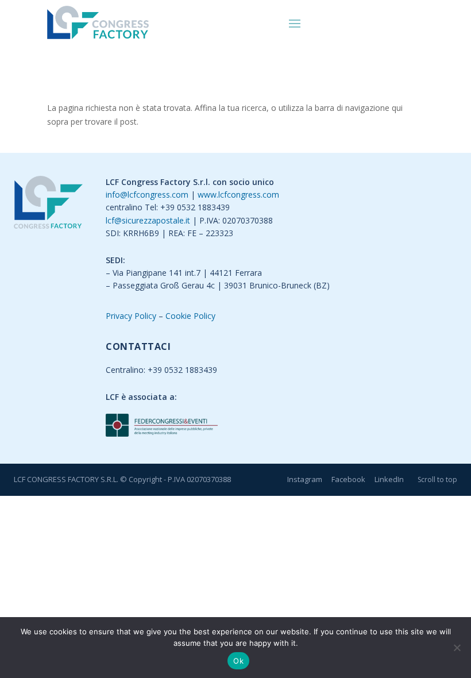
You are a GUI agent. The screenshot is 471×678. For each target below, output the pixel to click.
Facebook (348, 479)
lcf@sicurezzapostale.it (148, 220)
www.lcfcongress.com (238, 194)
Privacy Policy (131, 315)
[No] (456, 647)
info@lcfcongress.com (147, 194)
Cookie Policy (190, 315)
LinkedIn (389, 479)
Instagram (304, 479)
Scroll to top (437, 479)
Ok (238, 660)
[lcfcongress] (48, 204)
